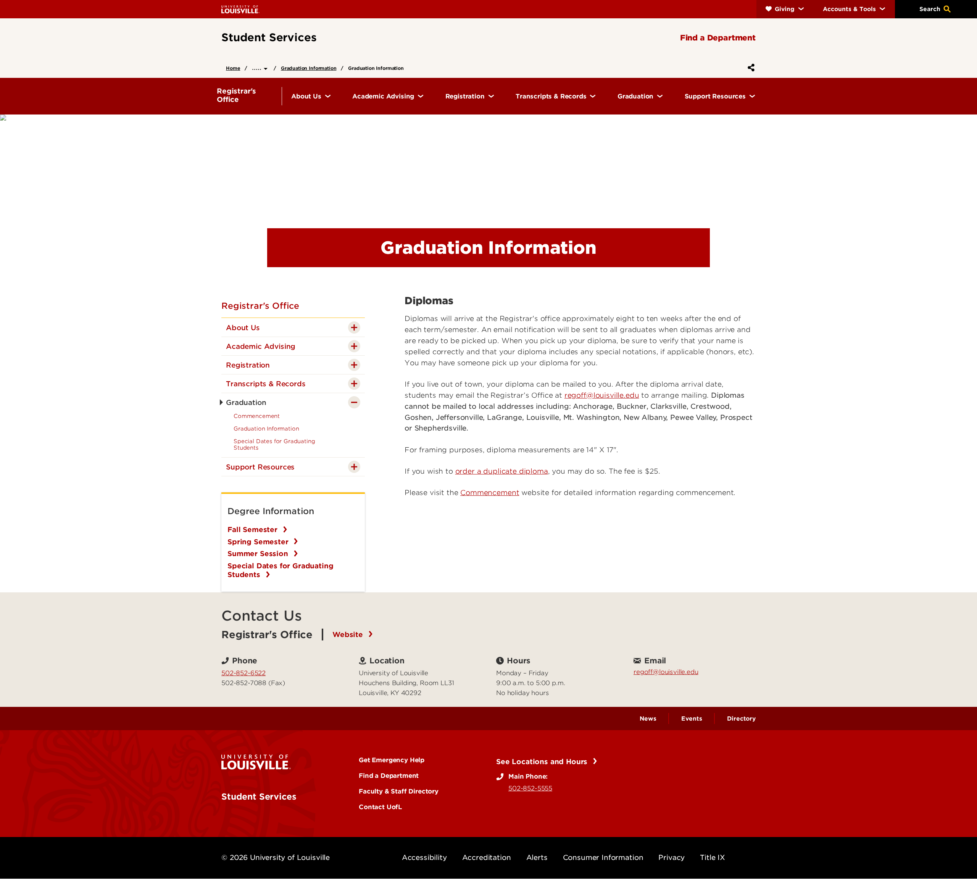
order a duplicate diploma (501, 471)
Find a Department (389, 775)
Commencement (489, 493)
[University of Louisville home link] (240, 9)
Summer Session (258, 554)
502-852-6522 (243, 673)
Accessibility (424, 857)
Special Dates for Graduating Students (280, 570)
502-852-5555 (530, 788)
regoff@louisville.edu (601, 395)
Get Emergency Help (391, 760)
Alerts (537, 857)
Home (233, 68)
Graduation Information (308, 68)
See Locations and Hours (543, 762)
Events (691, 718)
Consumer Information (603, 857)
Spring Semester (258, 542)
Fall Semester (253, 530)
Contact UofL (380, 807)
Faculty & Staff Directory (399, 791)
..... (258, 67)
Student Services (258, 797)
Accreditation (486, 857)
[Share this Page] (749, 67)
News (648, 718)
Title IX (712, 857)
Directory (741, 718)
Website (348, 635)
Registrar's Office (260, 306)
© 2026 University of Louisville (275, 857)
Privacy (671, 857)
